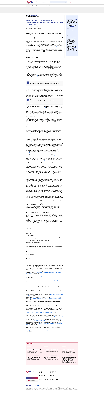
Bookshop (46, 5)
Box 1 (37, 75)
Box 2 (31, 94)
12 (54, 119)
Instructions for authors (53, 371)
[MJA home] (30, 372)
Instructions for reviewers (54, 372)
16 (30, 133)
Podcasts (42, 5)
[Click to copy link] (62, 38)
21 (32, 166)
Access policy (52, 375)
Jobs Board (50, 5)
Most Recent (38, 5)
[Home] (36, 2)
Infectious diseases (29, 16)
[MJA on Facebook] (27, 375)
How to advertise (52, 374)
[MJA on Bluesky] (29, 375)
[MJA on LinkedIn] (31, 375)
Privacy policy (41, 379)
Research (75, 25)
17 (31, 141)
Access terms (49, 379)
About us (40, 371)
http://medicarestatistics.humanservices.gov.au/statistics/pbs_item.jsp (47, 280)
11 (48, 111)
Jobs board (51, 376)
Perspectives (28, 15)
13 (47, 122)
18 (29, 152)
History (40, 376)
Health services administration (71, 46)
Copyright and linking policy (55, 379)
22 (46, 167)
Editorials (68, 47)
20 (44, 160)
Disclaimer (45, 379)
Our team (40, 374)
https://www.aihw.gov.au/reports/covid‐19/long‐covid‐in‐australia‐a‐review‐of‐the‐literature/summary (45, 298)
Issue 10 (30, 18)
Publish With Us (74, 5)
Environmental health (35, 16)
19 (54, 155)
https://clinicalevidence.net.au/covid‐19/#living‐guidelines (42, 261)
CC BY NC (35, 15)
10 (45, 107)
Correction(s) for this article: (29, 30)
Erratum (27, 31)
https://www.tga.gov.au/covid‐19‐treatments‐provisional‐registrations (38, 263)
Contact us (40, 372)
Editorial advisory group (42, 375)
